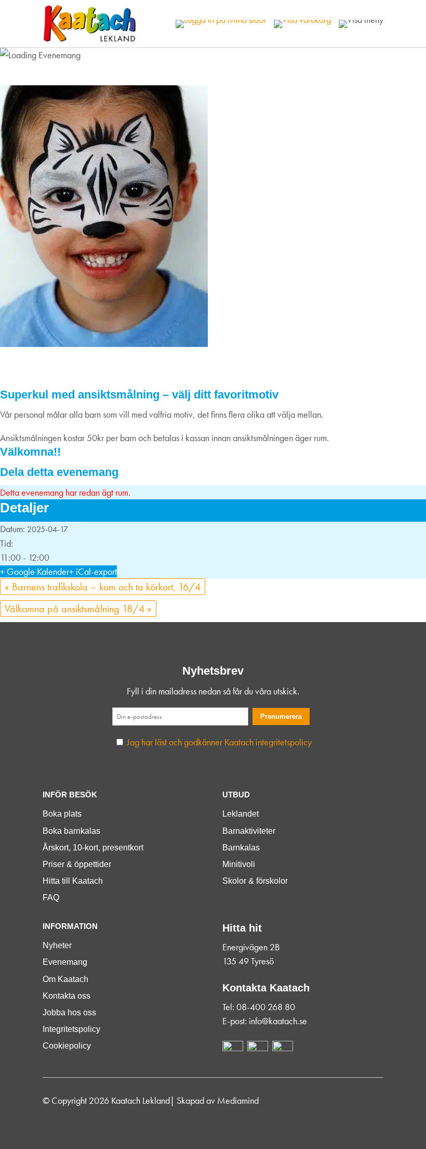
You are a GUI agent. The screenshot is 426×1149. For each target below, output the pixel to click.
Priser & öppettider (77, 864)
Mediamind (238, 1100)
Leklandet (240, 813)
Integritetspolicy (71, 1029)
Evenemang (65, 962)
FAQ (51, 897)
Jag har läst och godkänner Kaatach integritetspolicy (219, 742)
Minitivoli (238, 864)
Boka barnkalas (71, 831)
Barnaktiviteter (248, 831)
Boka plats (62, 813)
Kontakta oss (66, 995)
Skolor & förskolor (255, 880)
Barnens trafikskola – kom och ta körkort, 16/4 (103, 586)
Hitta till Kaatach (73, 880)
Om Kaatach (65, 979)
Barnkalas (241, 847)
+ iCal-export (93, 571)
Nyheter (57, 945)
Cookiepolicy (67, 1045)
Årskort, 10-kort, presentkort (93, 847)
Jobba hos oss (69, 1012)
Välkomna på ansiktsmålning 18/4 (78, 608)
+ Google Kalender (34, 571)
